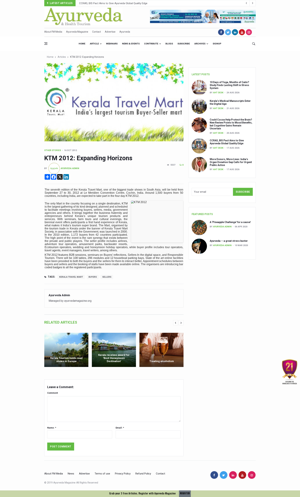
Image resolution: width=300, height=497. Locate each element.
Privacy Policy (123, 473)
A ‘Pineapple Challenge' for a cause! (230, 222)
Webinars (112, 43)
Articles (62, 56)
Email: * (120, 427)
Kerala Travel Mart (71, 277)
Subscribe (183, 43)
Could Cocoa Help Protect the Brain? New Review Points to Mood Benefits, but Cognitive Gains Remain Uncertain (231, 124)
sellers (106, 277)
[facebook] (221, 32)
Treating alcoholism (161, 361)
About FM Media (53, 31)
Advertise (110, 31)
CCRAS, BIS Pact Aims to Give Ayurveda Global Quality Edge (227, 142)
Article (94, 43)
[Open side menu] (45, 43)
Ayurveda (124, 31)
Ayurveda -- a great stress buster (229, 240)
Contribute (151, 43)
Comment (52, 393)
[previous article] (252, 3)
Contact (96, 31)
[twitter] (228, 32)
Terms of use (102, 473)
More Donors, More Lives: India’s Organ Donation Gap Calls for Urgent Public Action (126, 3)
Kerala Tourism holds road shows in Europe (66, 360)
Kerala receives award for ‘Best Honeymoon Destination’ (114, 358)
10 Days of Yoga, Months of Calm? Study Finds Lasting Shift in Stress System (229, 85)
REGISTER (185, 493)
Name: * (51, 427)
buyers (93, 277)
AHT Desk (218, 92)
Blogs (169, 43)
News (71, 473)
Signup (217, 43)
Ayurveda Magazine (77, 31)
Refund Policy (143, 473)
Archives (199, 43)
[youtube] (242, 32)
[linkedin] (235, 32)
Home (82, 43)
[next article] (246, 3)
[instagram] (249, 32)
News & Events (131, 43)
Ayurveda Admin (70, 168)
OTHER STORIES (52, 150)
